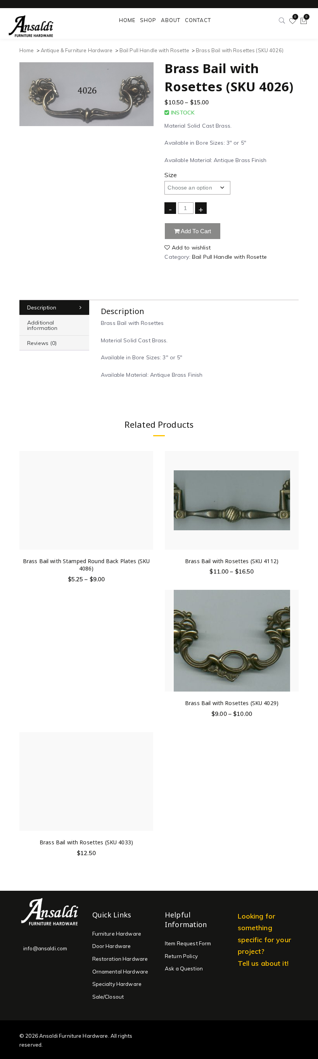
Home (26, 50)
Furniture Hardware (117, 934)
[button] (147, 772)
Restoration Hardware (120, 959)
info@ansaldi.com (45, 948)
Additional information (42, 325)
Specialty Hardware (117, 984)
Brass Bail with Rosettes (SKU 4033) (86, 842)
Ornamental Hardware (120, 971)
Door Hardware (111, 946)
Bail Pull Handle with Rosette (154, 50)
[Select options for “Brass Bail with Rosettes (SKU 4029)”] (292, 634)
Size (170, 175)
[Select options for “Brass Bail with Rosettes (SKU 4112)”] (292, 491)
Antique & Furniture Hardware (77, 50)
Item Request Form (188, 943)
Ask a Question (184, 968)
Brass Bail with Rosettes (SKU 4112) (231, 561)
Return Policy (181, 956)
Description (42, 307)
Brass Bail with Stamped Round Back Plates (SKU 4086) (86, 564)
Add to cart (195, 231)
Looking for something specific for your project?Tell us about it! (264, 939)
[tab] (54, 307)
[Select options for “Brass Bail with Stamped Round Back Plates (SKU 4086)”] (147, 491)
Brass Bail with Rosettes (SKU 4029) (231, 703)
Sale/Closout (108, 997)
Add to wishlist (190, 247)
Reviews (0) (42, 343)
